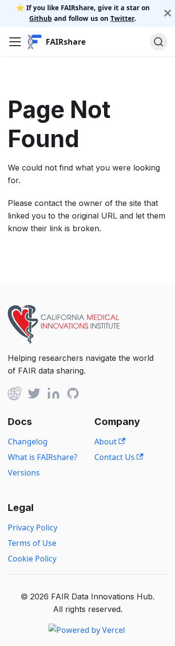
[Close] (167, 13)
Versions (24, 472)
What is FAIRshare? (42, 457)
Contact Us (115, 457)
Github (40, 18)
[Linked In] (53, 395)
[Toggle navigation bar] (15, 41)
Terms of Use (32, 543)
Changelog (28, 441)
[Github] (14, 395)
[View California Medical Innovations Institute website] (64, 341)
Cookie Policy (32, 558)
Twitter (122, 18)
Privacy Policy (32, 527)
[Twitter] (34, 395)
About (106, 441)
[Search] (158, 42)
